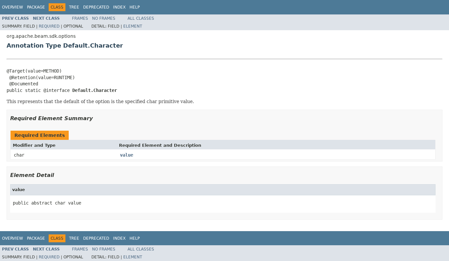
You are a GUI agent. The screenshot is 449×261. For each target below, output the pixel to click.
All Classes (141, 18)
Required (49, 26)
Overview (12, 7)
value (126, 155)
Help (135, 7)
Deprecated (96, 7)
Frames (80, 18)
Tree (74, 7)
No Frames (103, 18)
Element (132, 26)
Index (119, 7)
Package (36, 7)
